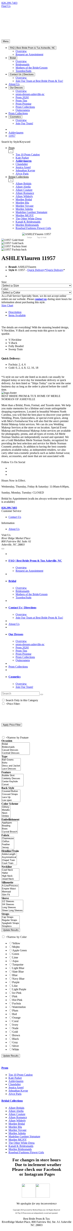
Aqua (15, 960)
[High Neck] (10, 876)
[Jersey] (8, 847)
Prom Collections (18, 666)
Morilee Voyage (24, 205)
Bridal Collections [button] (12, 1100)
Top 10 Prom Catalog (28, 154)
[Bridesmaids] (16, 747)
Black (15, 1038)
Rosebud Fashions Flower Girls (33, 228)
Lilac (15, 985)
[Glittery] (6, 807)
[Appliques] (10, 822)
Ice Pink (16, 992)
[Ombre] (6, 816)
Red (14, 1014)
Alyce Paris (22, 173)
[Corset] (12, 784)
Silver (15, 1045)
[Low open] (11, 800)
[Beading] (10, 825)
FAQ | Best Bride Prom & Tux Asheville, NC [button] (35, 560)
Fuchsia (16, 1003)
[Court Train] (9, 863)
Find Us (5, 6)
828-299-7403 (9, 2)
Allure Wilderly (24, 196)
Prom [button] (4, 1067)
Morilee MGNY (25, 215)
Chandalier (22, 164)
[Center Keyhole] (12, 781)
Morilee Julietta (24, 209)
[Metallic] (6, 810)
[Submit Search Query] (41, 694)
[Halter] (10, 873)
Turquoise (17, 964)
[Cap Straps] (10, 917)
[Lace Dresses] (11, 768)
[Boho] (11, 762)
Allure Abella (23, 186)
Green (15, 953)
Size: (4, 282)
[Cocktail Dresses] (16, 753)
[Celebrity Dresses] (12, 778)
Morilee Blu (22, 202)
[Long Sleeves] (12, 907)
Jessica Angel (23, 167)
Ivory (15, 1024)
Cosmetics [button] (15, 676)
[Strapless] (10, 926)
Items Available (17, 315)
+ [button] (11, 180)
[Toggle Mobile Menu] (2, 548)
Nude (15, 1028)
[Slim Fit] (10, 894)
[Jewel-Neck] (10, 879)
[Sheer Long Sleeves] (12, 910)
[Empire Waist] (10, 888)
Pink (14, 996)
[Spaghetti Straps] (10, 923)
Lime (15, 957)
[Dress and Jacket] (11, 765)
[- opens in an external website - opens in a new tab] (29, 1196)
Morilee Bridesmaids (27, 224)
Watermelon (19, 1006)
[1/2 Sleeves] (12, 901)
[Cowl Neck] (10, 870)
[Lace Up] (11, 797)
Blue (15, 975)
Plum (15, 1010)
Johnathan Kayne (25, 170)
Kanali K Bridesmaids (28, 221)
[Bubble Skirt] (12, 775)
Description (15, 312)
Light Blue (18, 968)
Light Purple (19, 989)
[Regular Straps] (10, 920)
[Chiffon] (8, 841)
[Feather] (8, 844)
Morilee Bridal (24, 199)
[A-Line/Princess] (10, 885)
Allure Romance (25, 193)
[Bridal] (16, 744)
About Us (14, 529)
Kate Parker (22, 157)
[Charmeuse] (8, 838)
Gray (15, 1042)
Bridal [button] (12, 581)
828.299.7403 (9, 507)
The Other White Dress (29, 218)
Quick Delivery (54, 270)
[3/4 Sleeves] (12, 904)
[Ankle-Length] (9, 854)
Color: (5, 288)
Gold (15, 1031)
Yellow (16, 943)
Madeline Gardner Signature (31, 212)
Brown (16, 1035)
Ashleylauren (24, 160)
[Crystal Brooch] (10, 831)
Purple (15, 982)
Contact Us (15, 516)
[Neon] (6, 813)
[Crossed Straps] (11, 794)
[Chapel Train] (9, 860)
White (15, 1049)
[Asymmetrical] (9, 857)
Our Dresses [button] (16, 634)
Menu (6, 41)
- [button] (10, 151)
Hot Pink (17, 999)
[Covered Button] (11, 791)
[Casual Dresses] (16, 750)
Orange (16, 1017)
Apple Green (19, 950)
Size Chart (7, 305)
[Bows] (10, 828)
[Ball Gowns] (11, 759)
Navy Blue (18, 978)
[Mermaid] (10, 891)
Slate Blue (18, 971)
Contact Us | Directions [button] (22, 607)
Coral (15, 1021)
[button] (32, 48)
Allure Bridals (23, 183)
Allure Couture (24, 189)
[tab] (40, 160)
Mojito (16, 946)
